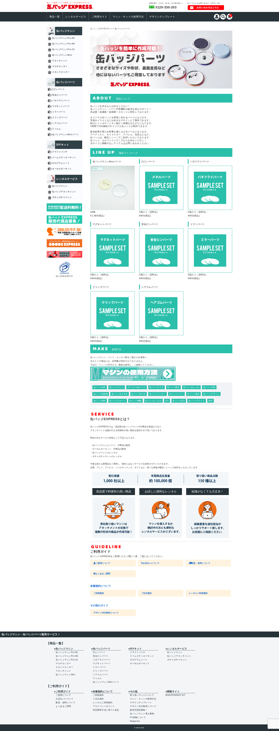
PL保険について (138, 717)
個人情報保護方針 (64, 276)
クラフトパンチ (59, 152)
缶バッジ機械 (135, 401)
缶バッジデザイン (211, 394)
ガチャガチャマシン (62, 197)
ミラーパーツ (58, 112)
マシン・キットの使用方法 (128, 16)
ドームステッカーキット (64, 157)
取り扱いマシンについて (142, 695)
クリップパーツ (59, 117)
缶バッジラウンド (197, 401)
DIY (167, 401)
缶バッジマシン (116, 387)
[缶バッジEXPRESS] (70, 7)
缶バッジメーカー (157, 394)
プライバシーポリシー (104, 706)
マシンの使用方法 (107, 365)
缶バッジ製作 (173, 387)
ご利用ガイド (99, 16)
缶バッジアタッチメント (64, 191)
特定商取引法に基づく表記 (106, 710)
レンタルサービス (75, 16)
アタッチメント (59, 60)
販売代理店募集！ (138, 710)
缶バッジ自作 (100, 387)
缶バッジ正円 (179, 401)
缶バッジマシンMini (62, 55)
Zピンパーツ (58, 89)
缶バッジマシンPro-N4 (63, 43)
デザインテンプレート (162, 16)
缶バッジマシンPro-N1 (63, 38)
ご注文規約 (146, 593)
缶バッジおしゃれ (191, 387)
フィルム (56, 129)
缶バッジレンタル (153, 401)
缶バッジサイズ (156, 387)
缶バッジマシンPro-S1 (63, 49)
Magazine (135, 721)
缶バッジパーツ (176, 394)
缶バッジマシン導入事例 (142, 713)
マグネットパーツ (61, 106)
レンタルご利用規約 (198, 593)
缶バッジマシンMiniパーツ (65, 134)
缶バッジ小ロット (117, 401)
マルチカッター (59, 66)
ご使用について (103, 563)
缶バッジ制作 (100, 401)
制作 (210, 401)
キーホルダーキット (62, 168)
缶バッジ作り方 (138, 394)
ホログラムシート (61, 163)
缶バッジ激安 (193, 394)
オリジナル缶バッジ (136, 387)
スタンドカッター (61, 72)
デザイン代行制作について (106, 612)
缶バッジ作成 (209, 387)
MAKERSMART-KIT (175, 695)
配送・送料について (200, 563)
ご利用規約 (98, 593)
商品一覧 (54, 16)
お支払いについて (151, 563)
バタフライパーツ (61, 100)
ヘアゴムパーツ (59, 123)
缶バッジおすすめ (120, 394)
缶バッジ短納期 (101, 394)
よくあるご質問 (103, 573)
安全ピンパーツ (59, 95)
